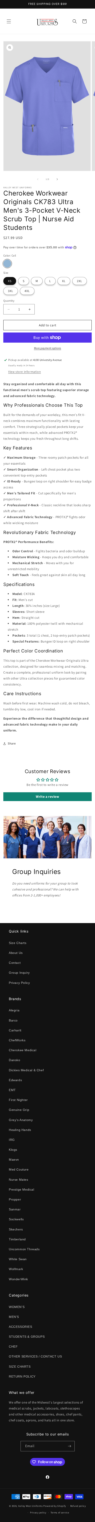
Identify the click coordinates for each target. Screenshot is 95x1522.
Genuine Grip (19, 1110)
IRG (12, 1140)
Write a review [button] (47, 796)
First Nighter (18, 1100)
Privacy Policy (19, 982)
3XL (10, 291)
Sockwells (16, 1219)
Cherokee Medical (22, 1050)
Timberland (17, 1239)
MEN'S (14, 1317)
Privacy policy (38, 1512)
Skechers (16, 1229)
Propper (15, 1199)
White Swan (18, 1259)
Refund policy (78, 1505)
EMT (12, 1090)
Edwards (15, 1080)
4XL (27, 291)
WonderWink (18, 1279)
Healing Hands (20, 1130)
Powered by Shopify (54, 1505)
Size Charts (18, 943)
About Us (16, 953)
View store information (24, 372)
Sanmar (15, 1209)
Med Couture (19, 1169)
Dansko (14, 1060)
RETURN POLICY (22, 1376)
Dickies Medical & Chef (26, 1070)
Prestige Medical (21, 1189)
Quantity (8, 301)
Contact (15, 962)
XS (9, 281)
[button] (9, 21)
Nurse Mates (18, 1179)
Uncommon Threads (24, 1249)
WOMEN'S (17, 1307)
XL (64, 281)
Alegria (14, 1010)
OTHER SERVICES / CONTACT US (35, 1356)
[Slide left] (38, 179)
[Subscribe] (69, 1446)
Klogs (13, 1149)
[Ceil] (7, 264)
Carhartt (15, 1030)
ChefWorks (17, 1040)
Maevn (14, 1159)
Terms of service (60, 1512)
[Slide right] (57, 179)
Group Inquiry (19, 972)
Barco (13, 1020)
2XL (79, 281)
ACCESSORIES (20, 1326)
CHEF (13, 1346)
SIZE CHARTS (20, 1366)
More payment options (47, 348)
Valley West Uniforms (30, 1505)
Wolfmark (16, 1269)
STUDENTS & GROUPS (27, 1336)
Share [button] (12, 743)
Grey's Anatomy (21, 1120)
